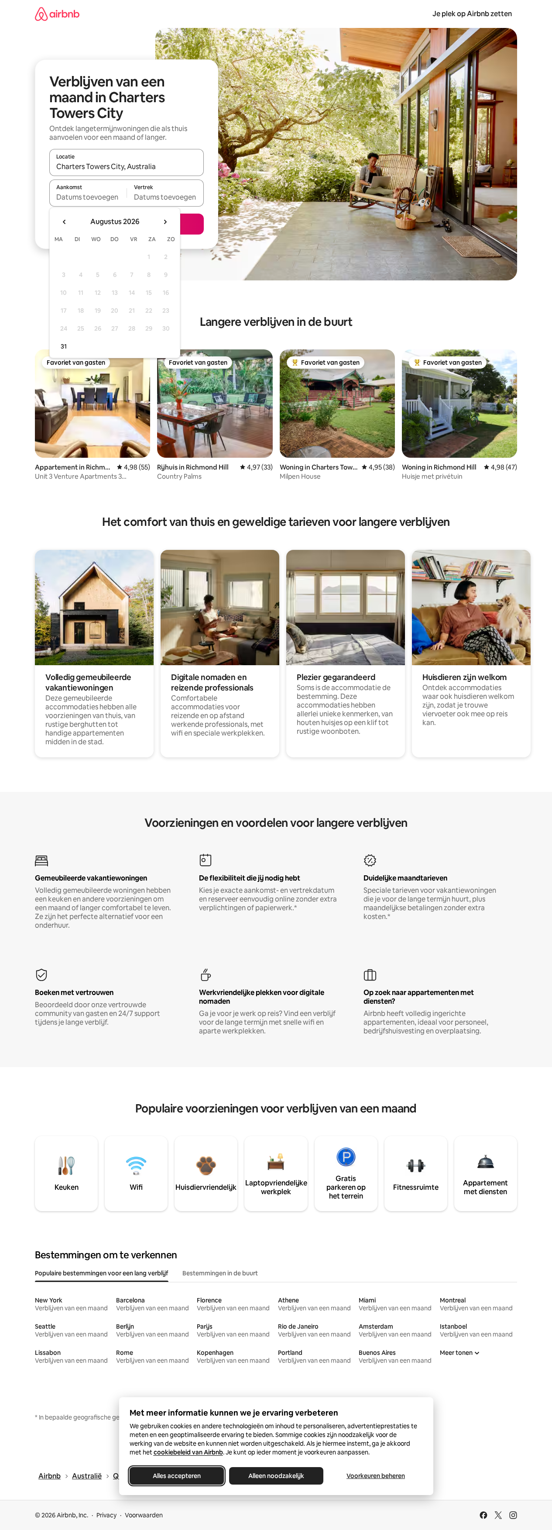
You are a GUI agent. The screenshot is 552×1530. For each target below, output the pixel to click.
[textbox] (88, 197)
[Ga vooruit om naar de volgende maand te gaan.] (165, 221)
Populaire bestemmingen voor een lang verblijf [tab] (101, 1273)
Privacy (106, 1515)
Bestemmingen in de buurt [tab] (220, 1273)
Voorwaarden (144, 1515)
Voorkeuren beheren (375, 1476)
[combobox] (126, 166)
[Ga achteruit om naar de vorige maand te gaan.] (64, 221)
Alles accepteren (177, 1476)
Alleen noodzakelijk (276, 1476)
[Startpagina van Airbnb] (57, 14)
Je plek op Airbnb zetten (472, 13)
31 (64, 346)
